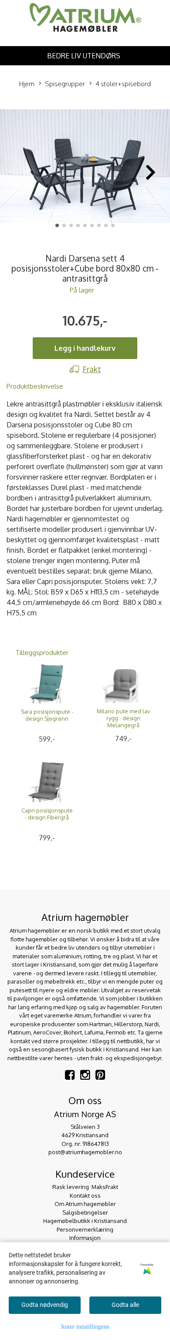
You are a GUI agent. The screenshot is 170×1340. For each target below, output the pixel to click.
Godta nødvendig (44, 1304)
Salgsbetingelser (85, 1212)
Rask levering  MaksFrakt (85, 1186)
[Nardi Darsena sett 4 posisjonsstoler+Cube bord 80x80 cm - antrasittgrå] (85, 167)
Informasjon (85, 1237)
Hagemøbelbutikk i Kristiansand (85, 1220)
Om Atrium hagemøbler (85, 1203)
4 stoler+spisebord (123, 84)
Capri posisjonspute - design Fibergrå (47, 814)
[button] (57, 225)
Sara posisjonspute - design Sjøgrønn (47, 715)
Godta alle (125, 1304)
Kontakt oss (85, 1195)
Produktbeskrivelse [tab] (35, 386)
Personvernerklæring (85, 1229)
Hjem (26, 84)
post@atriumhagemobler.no (85, 1152)
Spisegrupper (65, 84)
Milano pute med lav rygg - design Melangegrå (123, 718)
